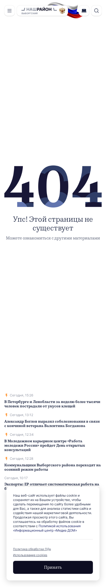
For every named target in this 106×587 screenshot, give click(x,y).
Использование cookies (30, 555)
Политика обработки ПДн (32, 549)
